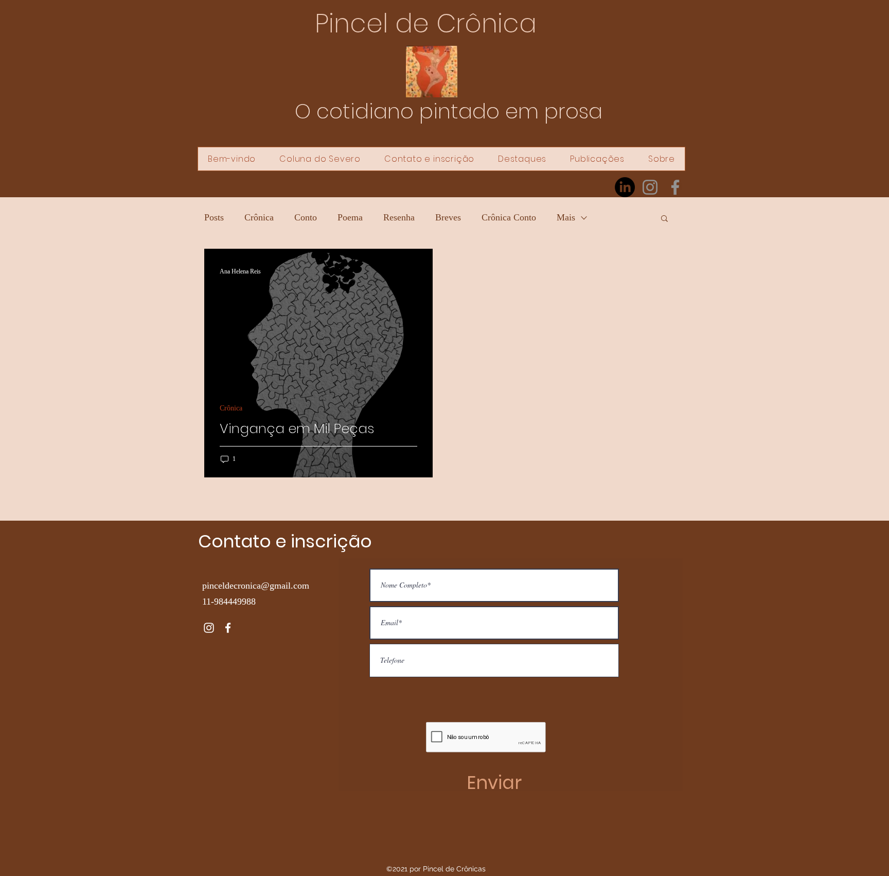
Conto (305, 217)
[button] (664, 219)
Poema (350, 217)
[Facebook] (675, 187)
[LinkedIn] (625, 187)
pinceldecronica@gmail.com (255, 585)
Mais (566, 217)
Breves (448, 217)
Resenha (399, 217)
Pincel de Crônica (426, 23)
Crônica (259, 217)
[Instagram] (650, 187)
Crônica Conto (509, 217)
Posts (214, 217)
